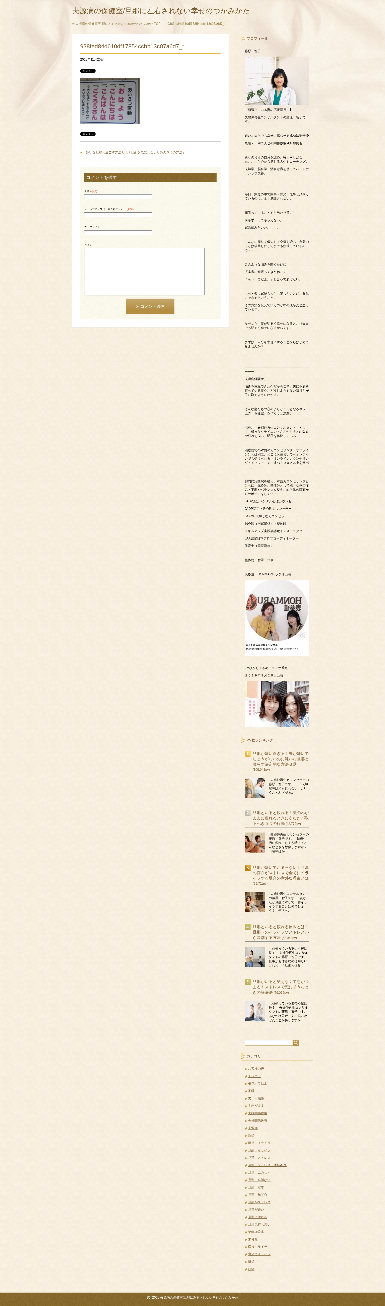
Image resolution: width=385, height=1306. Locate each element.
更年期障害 (256, 1232)
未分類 (253, 1239)
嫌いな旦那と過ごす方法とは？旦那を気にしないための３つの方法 (134, 152)
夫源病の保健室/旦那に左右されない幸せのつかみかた (161, 11)
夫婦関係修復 (257, 1113)
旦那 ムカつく (259, 1172)
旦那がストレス (259, 1202)
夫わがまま (256, 1105)
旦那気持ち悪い (259, 1224)
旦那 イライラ (259, 1150)
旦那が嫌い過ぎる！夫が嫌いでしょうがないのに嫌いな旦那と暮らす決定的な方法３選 (281, 759)
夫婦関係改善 (257, 1120)
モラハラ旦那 (257, 1083)
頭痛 (251, 1269)
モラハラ (254, 1076)
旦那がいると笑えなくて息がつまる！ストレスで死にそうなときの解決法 (281, 987)
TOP (118, 23)
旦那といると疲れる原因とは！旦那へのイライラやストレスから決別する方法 (281, 932)
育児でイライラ (259, 1254)
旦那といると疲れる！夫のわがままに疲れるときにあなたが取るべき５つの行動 (281, 818)
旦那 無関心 (257, 1194)
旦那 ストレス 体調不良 (267, 1165)
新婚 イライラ (259, 1143)
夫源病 (253, 1128)
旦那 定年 (256, 1187)
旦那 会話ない (259, 1180)
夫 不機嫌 (256, 1098)
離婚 (251, 1261)
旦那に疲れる (257, 1217)
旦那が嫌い (256, 1209)
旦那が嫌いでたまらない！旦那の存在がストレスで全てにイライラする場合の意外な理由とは (281, 872)
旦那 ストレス (259, 1157)
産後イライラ (257, 1246)
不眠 (251, 1091)
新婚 (251, 1135)
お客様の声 (256, 1068)
